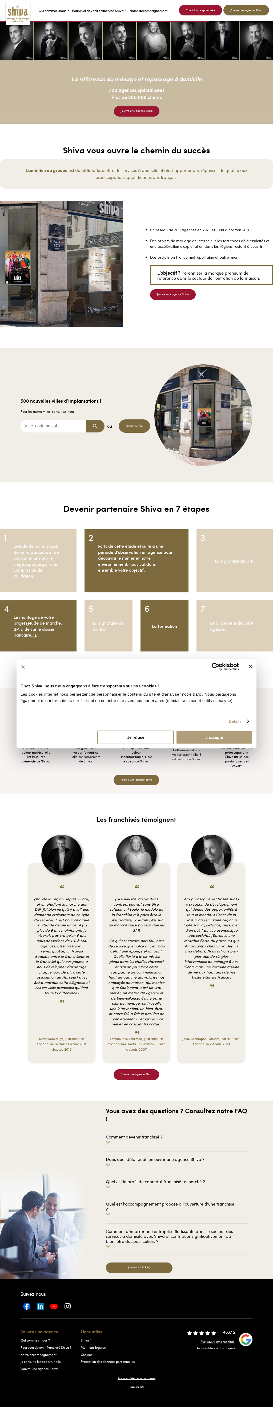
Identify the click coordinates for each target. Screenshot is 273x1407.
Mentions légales (93, 1347)
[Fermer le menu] (1, 10)
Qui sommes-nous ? (35, 1340)
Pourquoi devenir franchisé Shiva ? (46, 1347)
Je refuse (135, 737)
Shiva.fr (86, 1340)
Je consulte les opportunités (41, 1361)
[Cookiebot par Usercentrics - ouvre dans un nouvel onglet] (215, 667)
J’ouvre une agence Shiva (39, 1369)
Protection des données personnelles (108, 1361)
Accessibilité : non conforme (136, 1378)
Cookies (86, 1354)
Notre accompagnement (39, 1354)
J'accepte (214, 737)
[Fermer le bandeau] (250, 667)
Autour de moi (134, 426)
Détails (235, 721)
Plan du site (136, 1387)
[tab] (177, 1139)
